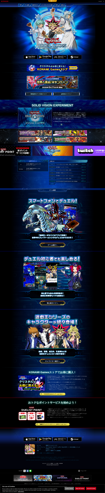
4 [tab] (47, 158)
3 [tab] (42, 158)
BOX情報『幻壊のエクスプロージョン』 (69, 172)
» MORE (52, 183)
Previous (2, 151)
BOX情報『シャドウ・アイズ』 (69, 167)
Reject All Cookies (80, 488)
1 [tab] (33, 158)
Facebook (27, 471)
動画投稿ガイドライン (66, 94)
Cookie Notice (21, 491)
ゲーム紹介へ (52, 245)
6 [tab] (55, 158)
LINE (30, 471)
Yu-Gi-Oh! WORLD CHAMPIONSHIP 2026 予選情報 (68, 181)
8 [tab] (64, 158)
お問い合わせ (47, 483)
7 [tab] (60, 158)
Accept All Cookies (91, 488)
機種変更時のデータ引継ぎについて (39, 94)
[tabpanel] (53, 151)
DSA (72, 483)
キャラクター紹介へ (52, 361)
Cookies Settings (78, 483)
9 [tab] (69, 158)
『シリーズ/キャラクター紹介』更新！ (68, 170)
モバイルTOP (40, 483)
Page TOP (83, 470)
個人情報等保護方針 (55, 483)
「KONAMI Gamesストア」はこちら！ (53, 394)
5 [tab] (51, 158)
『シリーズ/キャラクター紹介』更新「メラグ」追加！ (68, 164)
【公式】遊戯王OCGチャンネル (33, 169)
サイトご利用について (65, 483)
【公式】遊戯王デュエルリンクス (33, 164)
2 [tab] (38, 158)
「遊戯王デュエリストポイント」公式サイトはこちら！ (53, 424)
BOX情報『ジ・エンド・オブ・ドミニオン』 (69, 175)
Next (103, 151)
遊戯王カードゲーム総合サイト (30, 483)
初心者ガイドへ (52, 303)
